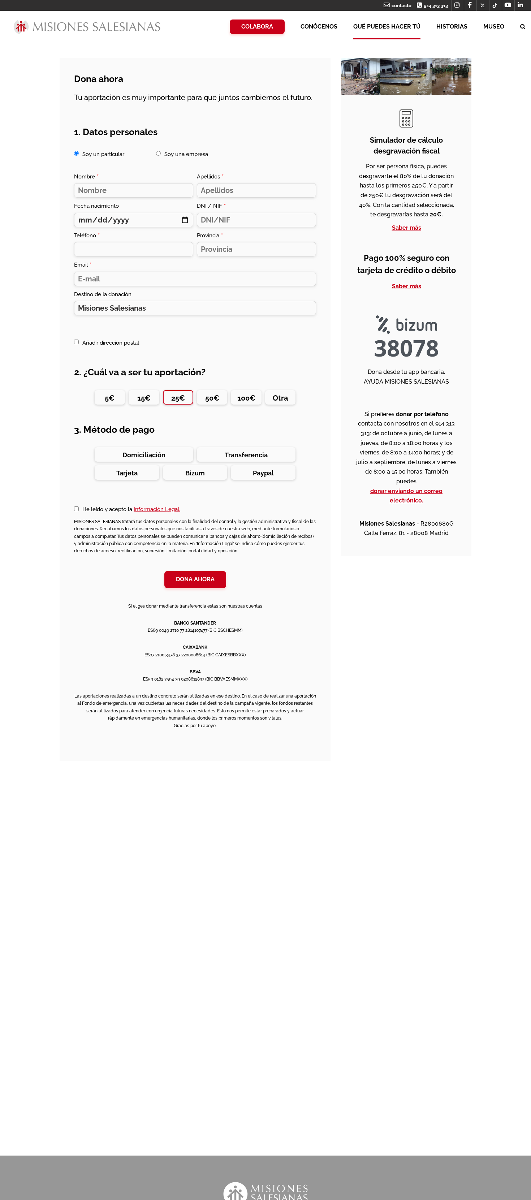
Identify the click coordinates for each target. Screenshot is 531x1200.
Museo (493, 26)
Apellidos (210, 176)
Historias (451, 26)
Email (82, 265)
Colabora (257, 26)
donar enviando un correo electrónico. (406, 496)
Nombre (86, 176)
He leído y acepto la (131, 509)
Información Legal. (157, 509)
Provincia (210, 235)
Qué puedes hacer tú (386, 26)
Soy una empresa (186, 154)
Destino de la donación (102, 294)
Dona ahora (195, 579)
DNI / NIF (211, 206)
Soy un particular (103, 154)
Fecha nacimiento (96, 206)
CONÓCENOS (319, 26)
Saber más (406, 227)
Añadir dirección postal (110, 343)
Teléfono (87, 235)
